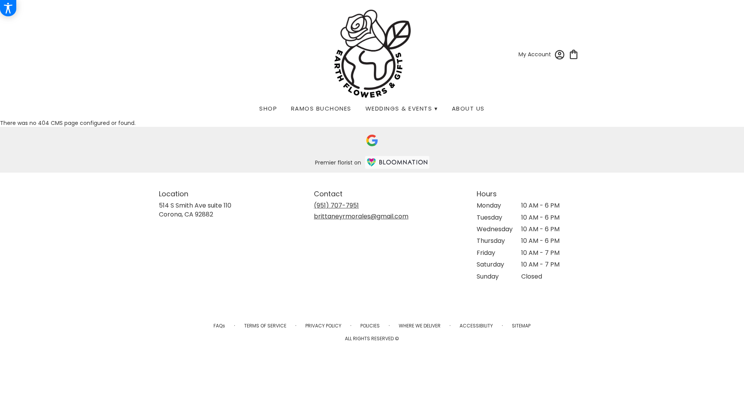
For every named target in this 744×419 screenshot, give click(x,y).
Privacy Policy (323, 325)
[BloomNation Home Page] (397, 162)
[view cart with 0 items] (574, 54)
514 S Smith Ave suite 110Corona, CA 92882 (195, 209)
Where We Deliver (420, 325)
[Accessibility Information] (8, 8)
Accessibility (476, 325)
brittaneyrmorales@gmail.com (361, 216)
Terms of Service (265, 325)
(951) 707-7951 (336, 205)
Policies (370, 325)
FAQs (219, 325)
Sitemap (521, 325)
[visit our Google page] (372, 140)
